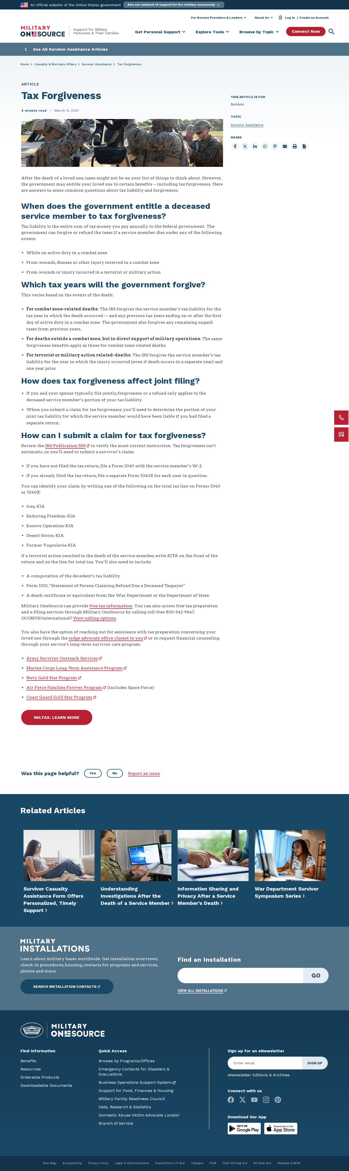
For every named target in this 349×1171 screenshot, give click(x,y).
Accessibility (72, 1163)
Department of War (170, 1163)
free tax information (110, 605)
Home (24, 64)
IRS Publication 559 (65, 445)
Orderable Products (39, 1077)
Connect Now (306, 31)
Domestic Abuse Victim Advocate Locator (139, 1115)
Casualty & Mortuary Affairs (55, 64)
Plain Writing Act (235, 1163)
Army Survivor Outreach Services (62, 658)
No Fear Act (262, 1163)
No (114, 773)
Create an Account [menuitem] (314, 17)
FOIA (213, 1163)
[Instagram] (266, 1100)
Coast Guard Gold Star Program (59, 697)
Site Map (49, 1163)
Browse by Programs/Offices (127, 1060)
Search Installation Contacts (65, 986)
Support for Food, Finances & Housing (136, 1090)
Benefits (28, 1060)
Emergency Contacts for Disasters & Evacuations (134, 1072)
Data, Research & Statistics (125, 1106)
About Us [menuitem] (262, 17)
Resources (30, 1069)
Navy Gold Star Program (51, 677)
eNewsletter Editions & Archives (259, 1074)
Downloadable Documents (46, 1085)
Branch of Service (116, 1123)
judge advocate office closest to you (106, 638)
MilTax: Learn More (56, 717)
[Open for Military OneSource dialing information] (341, 417)
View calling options (94, 618)
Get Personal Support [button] (157, 31)
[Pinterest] (278, 1100)
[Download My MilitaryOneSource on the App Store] (280, 1128)
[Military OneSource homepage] (46, 31)
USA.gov (197, 1163)
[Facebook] (231, 1100)
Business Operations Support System (135, 1082)
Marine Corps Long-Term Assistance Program (74, 668)
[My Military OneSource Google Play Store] (245, 1128)
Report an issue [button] (144, 773)
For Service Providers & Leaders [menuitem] (216, 17)
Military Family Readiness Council (132, 1098)
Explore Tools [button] (210, 31)
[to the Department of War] (24, 4)
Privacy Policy (98, 1163)
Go (315, 975)
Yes (93, 773)
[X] (242, 1100)
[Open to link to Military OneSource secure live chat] (341, 434)
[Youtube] (254, 1100)
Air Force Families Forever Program (64, 687)
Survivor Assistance (97, 64)
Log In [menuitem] (290, 17)
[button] (173, 5)
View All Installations (200, 990)
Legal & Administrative (132, 1163)
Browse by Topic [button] (256, 31)
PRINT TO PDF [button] (304, 146)
